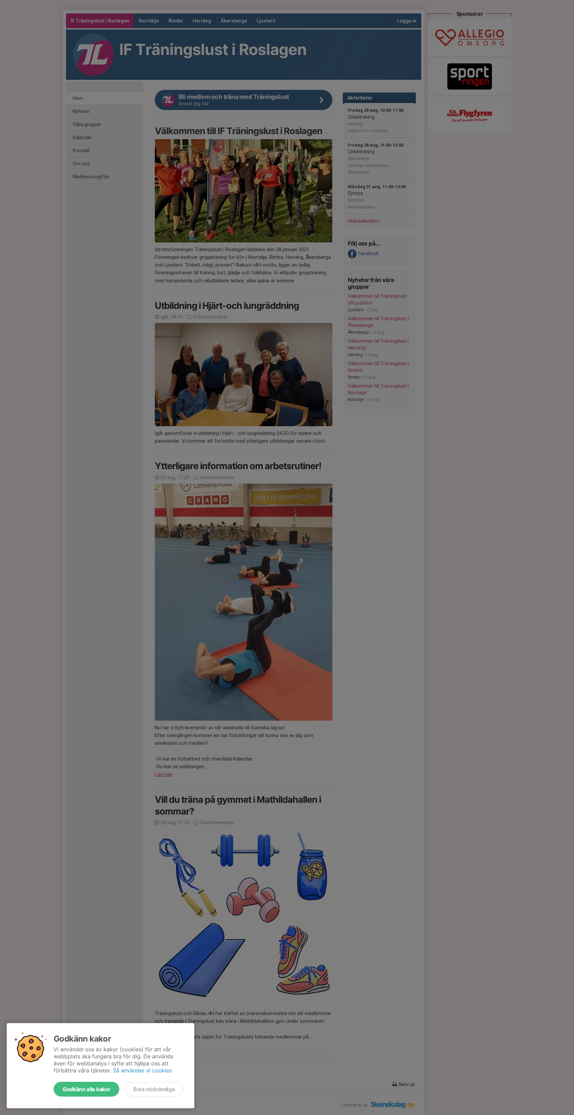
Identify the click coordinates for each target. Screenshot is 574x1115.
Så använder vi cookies (142, 1070)
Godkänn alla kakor (86, 1089)
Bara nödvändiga (154, 1089)
